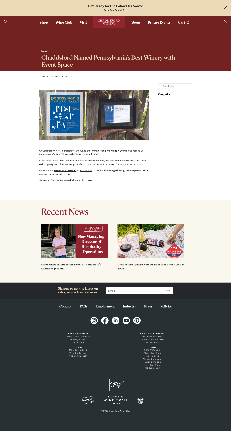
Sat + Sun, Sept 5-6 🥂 (115, 10)
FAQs (84, 306)
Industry (129, 306)
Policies (166, 306)
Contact (65, 306)
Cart (181, 22)
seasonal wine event (65, 170)
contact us (86, 170)
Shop (44, 22)
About (135, 22)
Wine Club (63, 22)
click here (86, 180)
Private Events (159, 22)
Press (148, 306)
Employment (105, 306)
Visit (83, 22)
